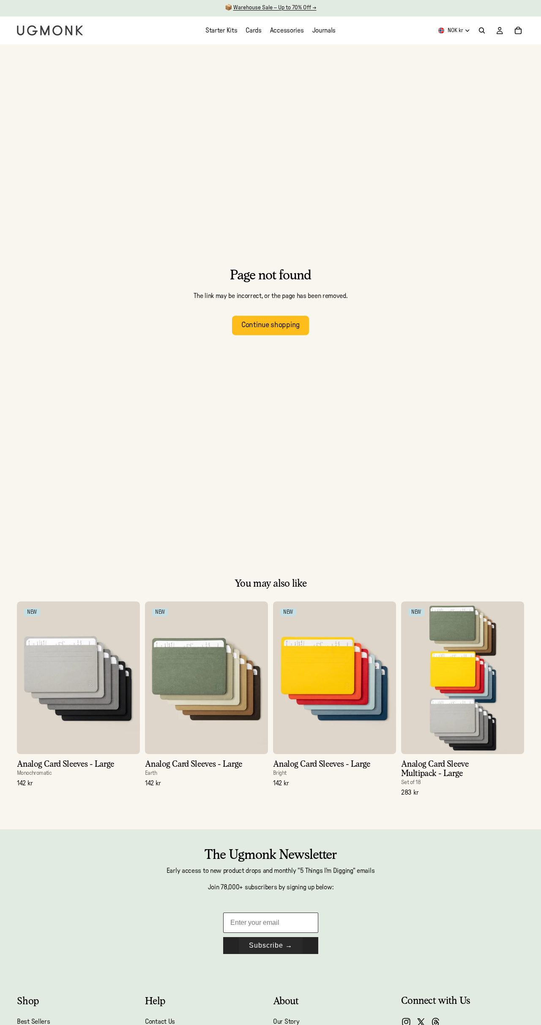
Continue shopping (270, 325)
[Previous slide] (29, 677)
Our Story (286, 1021)
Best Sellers (33, 1021)
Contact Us (160, 1021)
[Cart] (518, 30)
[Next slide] (127, 677)
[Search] (482, 30)
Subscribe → (270, 945)
